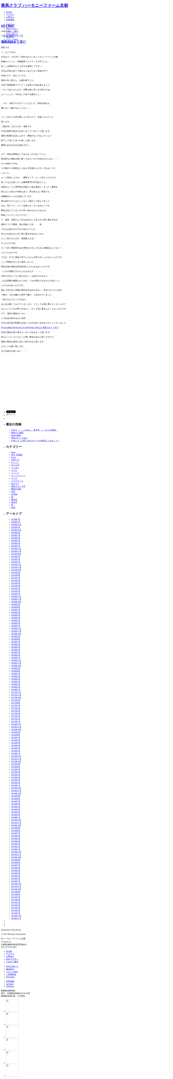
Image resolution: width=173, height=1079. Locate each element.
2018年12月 (16, 660)
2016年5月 (15, 743)
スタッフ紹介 (12, 972)
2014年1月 (15, 817)
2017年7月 (15, 706)
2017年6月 (15, 708)
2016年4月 (15, 745)
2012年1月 (15, 881)
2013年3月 (15, 844)
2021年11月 (16, 567)
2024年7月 (15, 535)
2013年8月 (15, 831)
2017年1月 (15, 721)
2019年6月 (15, 644)
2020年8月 (15, 607)
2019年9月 (15, 636)
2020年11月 (16, 599)
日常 (13, 492)
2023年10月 (16, 554)
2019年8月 (15, 639)
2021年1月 (15, 594)
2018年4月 (15, 682)
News (13, 457)
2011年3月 (15, 908)
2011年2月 (15, 910)
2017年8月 (15, 703)
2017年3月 (15, 716)
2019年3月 (15, 652)
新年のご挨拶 (17, 433)
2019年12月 (16, 628)
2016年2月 (15, 751)
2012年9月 (15, 860)
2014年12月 (16, 788)
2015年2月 (15, 783)
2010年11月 (16, 918)
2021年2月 (15, 591)
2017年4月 (15, 713)
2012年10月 (16, 857)
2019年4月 (15, 650)
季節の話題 (16, 489)
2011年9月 (15, 892)
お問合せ (10, 956)
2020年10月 (16, 602)
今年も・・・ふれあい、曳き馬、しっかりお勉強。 (34, 430)
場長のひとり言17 (13, 41)
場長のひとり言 (16, 36)
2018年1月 (15, 690)
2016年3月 (15, 748)
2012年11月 (16, 854)
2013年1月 (15, 849)
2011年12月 (16, 884)
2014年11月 (16, 791)
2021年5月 (15, 583)
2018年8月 (15, 671)
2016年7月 (15, 737)
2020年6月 (15, 612)
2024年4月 (15, 538)
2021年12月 (16, 565)
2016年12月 (16, 724)
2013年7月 (15, 833)
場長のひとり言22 (19, 438)
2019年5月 (15, 647)
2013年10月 (16, 825)
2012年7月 (15, 865)
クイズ (14, 478)
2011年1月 (15, 913)
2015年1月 (15, 785)
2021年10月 (16, 570)
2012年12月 (16, 852)
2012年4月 (15, 873)
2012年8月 (15, 862)
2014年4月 (15, 809)
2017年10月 (16, 698)
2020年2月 (15, 623)
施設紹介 (10, 969)
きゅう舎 (15, 465)
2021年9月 (15, 572)
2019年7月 (15, 642)
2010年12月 (16, 916)
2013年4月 (15, 841)
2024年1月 (15, 546)
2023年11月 (16, 551)
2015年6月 (15, 772)
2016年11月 (16, 727)
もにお (14, 470)
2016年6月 (15, 740)
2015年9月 (15, 764)
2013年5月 (15, 839)
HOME (9, 951)
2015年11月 (16, 759)
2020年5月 (15, 615)
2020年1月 (15, 626)
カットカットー (18, 476)
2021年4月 (15, 586)
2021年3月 (15, 588)
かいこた (15, 462)
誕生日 (14, 502)
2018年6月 (15, 676)
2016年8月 (15, 735)
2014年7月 (15, 801)
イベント (15, 473)
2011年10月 (16, 889)
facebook (9, 984)
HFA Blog (7, 25)
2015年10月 (16, 761)
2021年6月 (15, 580)
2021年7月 (15, 578)
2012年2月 (15, 878)
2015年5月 (15, 775)
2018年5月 (15, 679)
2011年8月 (15, 894)
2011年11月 (16, 886)
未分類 (14, 494)
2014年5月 (15, 807)
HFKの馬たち (12, 966)
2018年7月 (15, 674)
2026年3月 (15, 519)
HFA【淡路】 (17, 455)
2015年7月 (15, 769)
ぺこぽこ (15, 468)
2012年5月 (15, 870)
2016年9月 (15, 732)
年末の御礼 (16, 435)
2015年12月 (16, 756)
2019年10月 (16, 634)
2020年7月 (15, 610)
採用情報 (10, 981)
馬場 (13, 507)
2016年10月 (16, 729)
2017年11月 (16, 695)
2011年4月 (15, 905)
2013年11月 (16, 823)
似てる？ (15, 484)
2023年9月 (15, 557)
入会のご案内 (12, 962)
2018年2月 (15, 687)
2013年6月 (15, 836)
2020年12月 (16, 596)
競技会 (14, 500)
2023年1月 (15, 559)
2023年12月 (16, 549)
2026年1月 (15, 522)
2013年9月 (15, 828)
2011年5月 (15, 902)
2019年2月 (15, 655)
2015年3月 (15, 780)
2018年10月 (16, 666)
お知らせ (15, 460)
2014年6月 (15, 804)
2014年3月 (15, 812)
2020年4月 (15, 618)
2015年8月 (15, 767)
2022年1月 (15, 562)
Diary (13, 452)
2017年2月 (15, 719)
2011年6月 (15, 900)
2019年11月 (16, 631)
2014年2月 (15, 815)
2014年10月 (16, 793)
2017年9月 (15, 700)
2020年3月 (15, 620)
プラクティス (17, 481)
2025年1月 (15, 527)
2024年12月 (16, 530)
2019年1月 (15, 658)
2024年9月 (15, 533)
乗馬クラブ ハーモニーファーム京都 (34, 5)
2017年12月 (16, 692)
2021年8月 (15, 575)
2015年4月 (15, 777)
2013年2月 (15, 847)
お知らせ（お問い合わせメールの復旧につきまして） (35, 441)
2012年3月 (15, 876)
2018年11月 (16, 663)
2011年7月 (15, 897)
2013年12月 (16, 820)
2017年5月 (15, 711)
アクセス (10, 954)
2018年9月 (15, 668)
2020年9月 (15, 604)
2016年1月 (15, 753)
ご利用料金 (11, 974)
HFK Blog (10, 977)
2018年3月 (15, 684)
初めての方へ (12, 959)
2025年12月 (16, 525)
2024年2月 (15, 543)
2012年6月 (15, 868)
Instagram (10, 986)
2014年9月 (15, 796)
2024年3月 (15, 541)
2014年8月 (15, 799)
